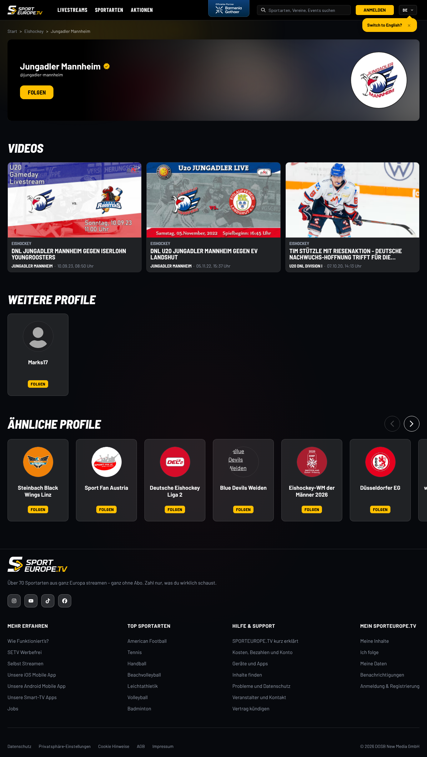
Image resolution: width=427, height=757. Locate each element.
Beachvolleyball (144, 675)
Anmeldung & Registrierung (389, 686)
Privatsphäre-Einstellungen (65, 746)
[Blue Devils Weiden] (244, 462)
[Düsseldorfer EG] (380, 462)
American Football (147, 641)
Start (12, 31)
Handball (137, 664)
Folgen (37, 92)
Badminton (139, 709)
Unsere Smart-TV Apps (32, 697)
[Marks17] (38, 336)
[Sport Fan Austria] (107, 462)
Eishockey (34, 31)
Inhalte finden (247, 675)
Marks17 (38, 362)
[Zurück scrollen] (392, 424)
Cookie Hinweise (113, 746)
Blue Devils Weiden (243, 487)
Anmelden (375, 10)
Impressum (162, 746)
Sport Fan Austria (106, 487)
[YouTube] (31, 600)
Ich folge (369, 652)
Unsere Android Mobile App (37, 686)
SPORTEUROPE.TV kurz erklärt (265, 641)
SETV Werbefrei (25, 652)
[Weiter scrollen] (411, 424)
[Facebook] (64, 600)
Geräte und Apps (250, 664)
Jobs (13, 709)
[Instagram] (14, 600)
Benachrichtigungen (382, 675)
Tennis (135, 652)
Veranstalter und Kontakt (259, 697)
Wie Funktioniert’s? (28, 641)
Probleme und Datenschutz (261, 686)
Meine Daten (373, 664)
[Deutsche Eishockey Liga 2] (175, 462)
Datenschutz (19, 746)
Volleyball (138, 697)
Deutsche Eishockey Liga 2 (175, 491)
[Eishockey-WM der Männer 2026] (312, 462)
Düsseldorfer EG (380, 487)
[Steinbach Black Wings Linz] (38, 462)
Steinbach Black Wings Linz (38, 491)
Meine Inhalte (374, 641)
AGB (141, 746)
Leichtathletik (143, 686)
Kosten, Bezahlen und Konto (262, 652)
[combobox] (308, 10)
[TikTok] (47, 600)
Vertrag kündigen (250, 709)
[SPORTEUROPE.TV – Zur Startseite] (25, 10)
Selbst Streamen (25, 664)
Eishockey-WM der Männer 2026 (312, 491)
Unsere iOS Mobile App (32, 675)
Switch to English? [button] (384, 25)
